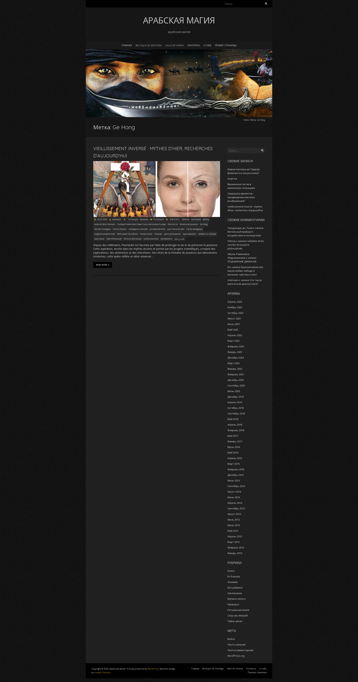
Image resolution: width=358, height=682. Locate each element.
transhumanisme (151, 238)
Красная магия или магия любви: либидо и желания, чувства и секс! (245, 270)
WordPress (153, 668)
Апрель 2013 (234, 536)
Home (246, 120)
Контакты (194, 45)
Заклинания (234, 593)
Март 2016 (233, 463)
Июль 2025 (233, 324)
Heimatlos (116, 219)
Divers (231, 570)
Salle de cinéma (175, 45)
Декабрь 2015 (235, 475)
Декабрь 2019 (235, 396)
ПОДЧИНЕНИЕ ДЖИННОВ (241, 261)
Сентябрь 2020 (236, 385)
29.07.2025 (102, 219)
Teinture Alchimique (133, 238)
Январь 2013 (234, 553)
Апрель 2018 (234, 424)
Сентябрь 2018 (236, 413)
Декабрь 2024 (235, 357)
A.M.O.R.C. (175, 219)
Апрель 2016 (234, 458)
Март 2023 (233, 363)
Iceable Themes (102, 672)
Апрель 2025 (234, 335)
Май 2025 (232, 329)
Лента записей (236, 644)
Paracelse (158, 234)
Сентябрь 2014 (236, 486)
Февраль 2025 (235, 346)
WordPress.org (235, 655)
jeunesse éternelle (157, 229)
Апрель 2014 (234, 503)
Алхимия (144, 219)
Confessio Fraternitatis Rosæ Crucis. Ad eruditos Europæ (141, 224)
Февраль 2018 (235, 430)
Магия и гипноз (236, 598)
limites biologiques (194, 229)
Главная (127, 45)
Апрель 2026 (234, 301)
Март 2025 (233, 340)
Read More (101, 265)
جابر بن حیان (179, 238)
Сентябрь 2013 (236, 508)
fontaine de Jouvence (189, 224)
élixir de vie (173, 224)
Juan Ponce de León (175, 229)
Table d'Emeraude (114, 238)
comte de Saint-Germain (104, 224)
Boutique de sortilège (149, 45)
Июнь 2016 (233, 447)
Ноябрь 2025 (234, 307)
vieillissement (166, 238)
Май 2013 (232, 530)
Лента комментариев (240, 650)
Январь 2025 (234, 352)
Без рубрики (234, 587)
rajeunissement (189, 234)
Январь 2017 (234, 441)
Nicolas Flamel (146, 234)
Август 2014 (234, 491)
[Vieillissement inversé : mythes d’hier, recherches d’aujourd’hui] (156, 163)
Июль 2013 (233, 519)
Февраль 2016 (235, 469)
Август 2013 (234, 514)
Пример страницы (226, 45)
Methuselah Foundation (127, 234)
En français (133, 219)
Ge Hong (204, 224)
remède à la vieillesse (207, 234)
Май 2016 (232, 452)
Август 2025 (234, 318)
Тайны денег (235, 621)
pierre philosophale (172, 234)
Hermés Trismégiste (102, 229)
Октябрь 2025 (235, 313)
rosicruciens (99, 238)
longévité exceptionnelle (104, 234)
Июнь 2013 (233, 525)
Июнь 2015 (233, 480)
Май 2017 (232, 435)
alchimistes (196, 219)
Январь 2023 (234, 368)
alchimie (185, 219)
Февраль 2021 (235, 374)
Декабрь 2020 (235, 380)
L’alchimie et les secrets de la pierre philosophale (245, 244)
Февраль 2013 (235, 547)
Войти (231, 639)
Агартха (232, 178)
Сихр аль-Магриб (237, 615)
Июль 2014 (233, 497)
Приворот (233, 604)
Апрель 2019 (234, 402)
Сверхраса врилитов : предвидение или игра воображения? (241, 197)
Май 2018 (232, 419)
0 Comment (159, 219)
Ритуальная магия (238, 610)
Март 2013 (233, 542)
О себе (207, 45)
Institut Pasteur (120, 229)
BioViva (206, 219)
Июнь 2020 (233, 391)
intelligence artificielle (138, 229)
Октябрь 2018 (235, 408)
